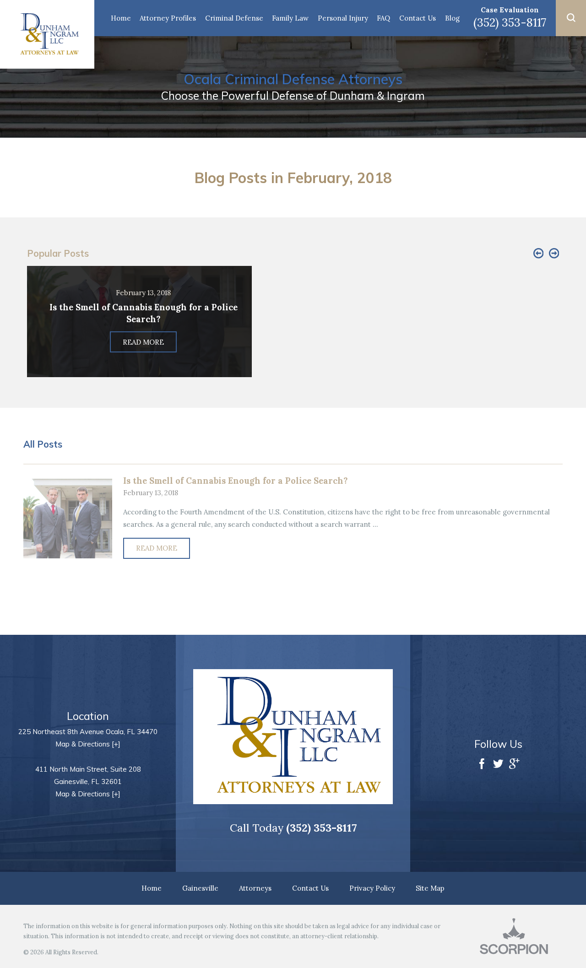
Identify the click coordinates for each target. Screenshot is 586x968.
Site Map (430, 888)
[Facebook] (482, 764)
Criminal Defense (234, 18)
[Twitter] (498, 764)
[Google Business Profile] (514, 764)
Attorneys (255, 888)
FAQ (383, 18)
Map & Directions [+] (87, 744)
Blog (452, 18)
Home (121, 18)
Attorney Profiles (168, 18)
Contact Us (417, 18)
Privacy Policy (372, 888)
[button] (571, 18)
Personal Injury (343, 18)
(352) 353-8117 (509, 22)
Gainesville (200, 888)
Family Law (290, 18)
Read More (156, 548)
